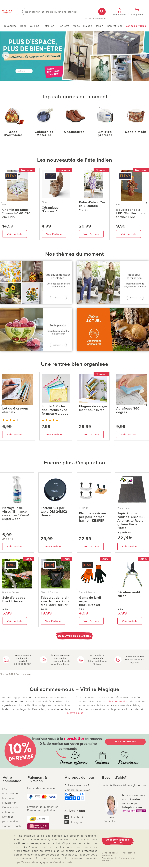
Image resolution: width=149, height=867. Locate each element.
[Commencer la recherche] (102, 11)
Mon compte (10, 793)
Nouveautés (9, 25)
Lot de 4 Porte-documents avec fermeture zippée (55, 410)
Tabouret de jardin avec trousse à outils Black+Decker (55, 601)
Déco (23, 25)
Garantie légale (12, 826)
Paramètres (107, 858)
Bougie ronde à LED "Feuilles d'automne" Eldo (130, 213)
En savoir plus (74, 713)
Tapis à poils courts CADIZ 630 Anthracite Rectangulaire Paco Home (131, 520)
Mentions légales (111, 853)
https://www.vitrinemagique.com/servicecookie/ (43, 862)
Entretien (48, 25)
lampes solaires (119, 701)
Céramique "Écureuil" (50, 209)
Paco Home (123, 508)
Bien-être (63, 25)
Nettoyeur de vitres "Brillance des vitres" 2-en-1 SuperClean (15, 513)
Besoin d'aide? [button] (114, 777)
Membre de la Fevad (77, 790)
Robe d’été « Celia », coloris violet (92, 206)
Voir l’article (14, 234)
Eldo (44, 202)
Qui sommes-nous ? (76, 785)
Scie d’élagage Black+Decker (13, 599)
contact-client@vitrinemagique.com (124, 785)
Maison (87, 25)
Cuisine (34, 25)
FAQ (5, 788)
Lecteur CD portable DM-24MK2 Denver (54, 511)
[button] (12, 779)
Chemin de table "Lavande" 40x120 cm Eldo (16, 213)
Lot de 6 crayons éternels (15, 410)
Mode (76, 25)
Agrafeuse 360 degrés (128, 410)
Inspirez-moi (114, 25)
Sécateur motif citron (128, 594)
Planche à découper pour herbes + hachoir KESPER (93, 517)
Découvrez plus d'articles (74, 635)
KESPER (83, 508)
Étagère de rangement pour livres (93, 408)
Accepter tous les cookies (117, 841)
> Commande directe (95, 18)
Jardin (99, 25)
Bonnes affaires (135, 25)
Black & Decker (11, 592)
